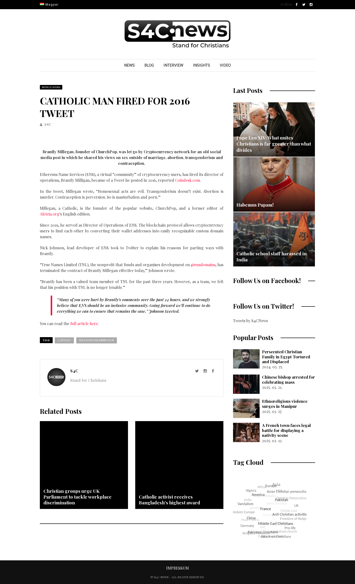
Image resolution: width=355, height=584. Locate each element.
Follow (286, 4)
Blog (149, 65)
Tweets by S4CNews (250, 320)
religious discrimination (96, 340)
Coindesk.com (187, 180)
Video (225, 65)
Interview (173, 65)
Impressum (177, 567)
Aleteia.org (49, 213)
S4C (47, 124)
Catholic (64, 340)
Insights (201, 65)
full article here (84, 323)
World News (51, 87)
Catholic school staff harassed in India (271, 256)
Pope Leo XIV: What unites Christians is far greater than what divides (273, 143)
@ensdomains (203, 264)
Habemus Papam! (255, 205)
